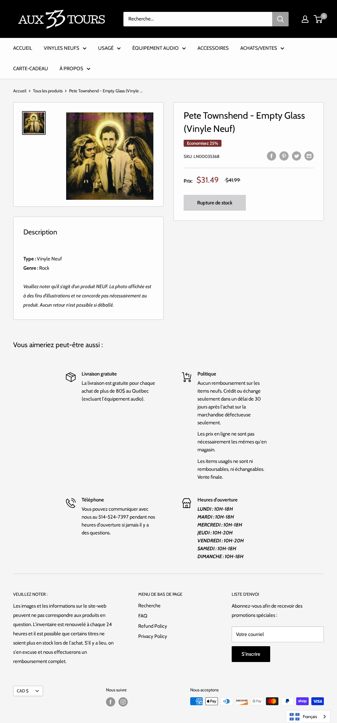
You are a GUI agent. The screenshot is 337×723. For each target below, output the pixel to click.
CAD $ (22, 690)
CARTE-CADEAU (30, 69)
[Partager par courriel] (309, 155)
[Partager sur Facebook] (271, 155)
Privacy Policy (152, 636)
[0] (318, 19)
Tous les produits (48, 90)
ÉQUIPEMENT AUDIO (155, 48)
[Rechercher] (280, 19)
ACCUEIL (22, 48)
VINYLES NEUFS (61, 48)
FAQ (142, 616)
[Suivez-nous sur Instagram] (123, 702)
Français (310, 716)
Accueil (19, 90)
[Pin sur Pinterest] (284, 155)
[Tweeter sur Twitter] (296, 155)
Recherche (149, 606)
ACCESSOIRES (213, 48)
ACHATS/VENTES (258, 48)
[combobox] (308, 716)
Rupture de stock (214, 203)
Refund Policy (152, 626)
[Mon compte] (305, 19)
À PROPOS (71, 69)
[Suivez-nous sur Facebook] (110, 702)
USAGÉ (106, 48)
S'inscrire (251, 654)
